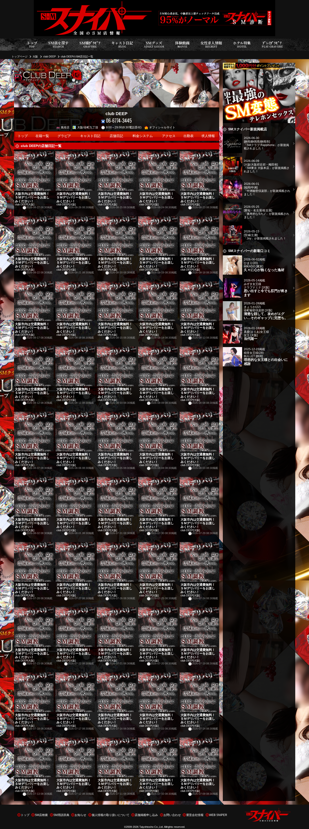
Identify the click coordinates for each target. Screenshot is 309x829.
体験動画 (182, 44)
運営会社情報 (195, 815)
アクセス (169, 136)
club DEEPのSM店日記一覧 (77, 56)
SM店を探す (58, 44)
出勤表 (188, 136)
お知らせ (80, 815)
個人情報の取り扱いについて (110, 815)
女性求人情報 (211, 44)
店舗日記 (116, 136)
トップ (32, 44)
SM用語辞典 (61, 815)
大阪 (35, 56)
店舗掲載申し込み (146, 815)
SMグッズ (154, 44)
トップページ (20, 56)
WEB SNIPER (218, 815)
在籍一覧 (42, 136)
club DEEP (49, 56)
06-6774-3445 (119, 120)
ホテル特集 (242, 44)
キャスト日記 (122, 44)
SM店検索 (41, 815)
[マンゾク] (259, 65)
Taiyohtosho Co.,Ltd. (151, 826)
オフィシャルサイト (162, 127)
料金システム (143, 136)
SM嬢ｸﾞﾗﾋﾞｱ (89, 44)
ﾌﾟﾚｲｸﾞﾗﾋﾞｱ (272, 44)
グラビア (64, 136)
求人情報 (208, 136)
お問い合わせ (172, 815)
